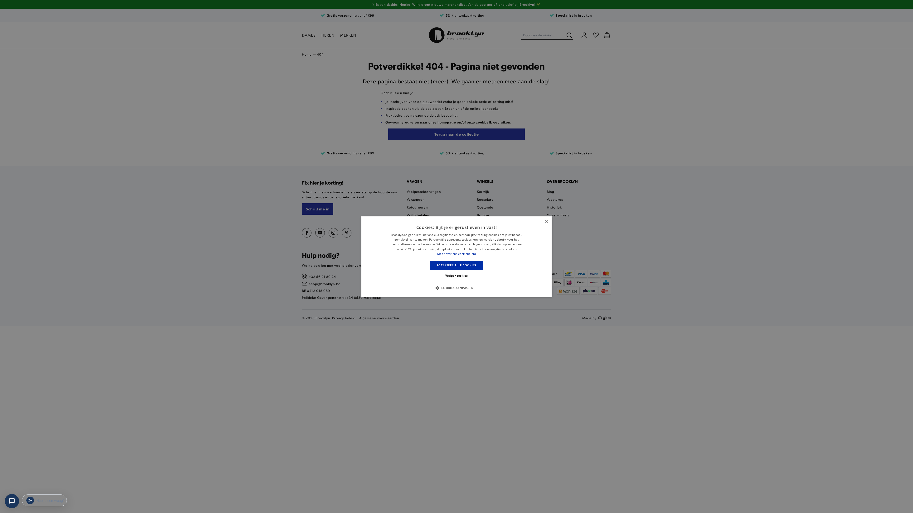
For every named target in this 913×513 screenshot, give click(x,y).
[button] (456, 288)
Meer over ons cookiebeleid (456, 254)
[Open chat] (12, 501)
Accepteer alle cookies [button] (456, 265)
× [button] (546, 221)
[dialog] (456, 256)
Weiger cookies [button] (456, 276)
